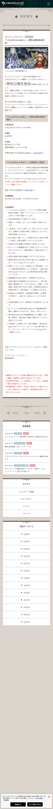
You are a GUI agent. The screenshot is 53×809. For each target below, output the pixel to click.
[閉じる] (49, 797)
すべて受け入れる (35, 804)
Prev (15, 412)
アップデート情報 (26, 491)
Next (37, 412)
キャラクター (26, 499)
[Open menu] (48, 4)
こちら (38, 153)
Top (26, 412)
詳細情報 (6, 800)
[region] (26, 801)
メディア (26, 513)
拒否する (18, 804)
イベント (26, 506)
